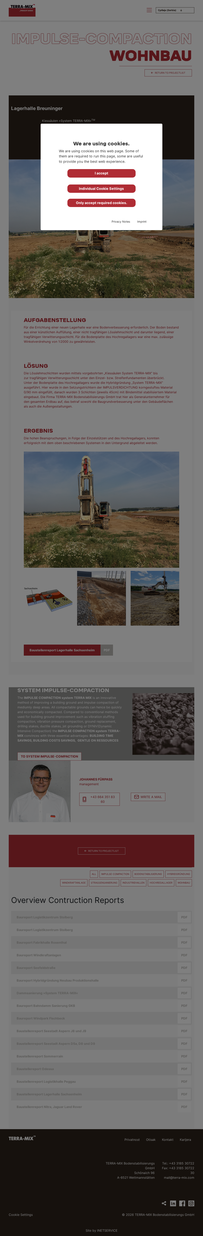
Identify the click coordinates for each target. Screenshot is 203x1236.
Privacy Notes (121, 221)
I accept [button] (101, 173)
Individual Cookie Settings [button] (101, 188)
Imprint (142, 221)
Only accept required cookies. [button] (101, 203)
